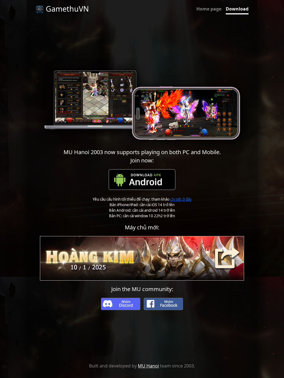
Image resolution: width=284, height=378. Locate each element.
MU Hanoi (148, 366)
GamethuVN (66, 9)
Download (237, 9)
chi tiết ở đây (181, 199)
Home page (208, 9)
